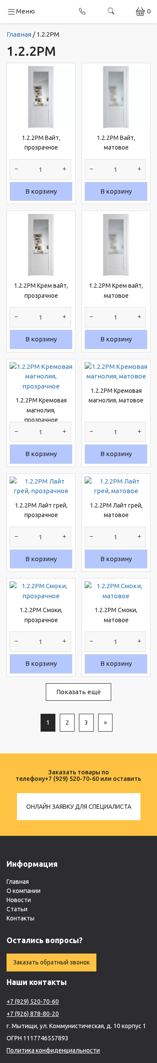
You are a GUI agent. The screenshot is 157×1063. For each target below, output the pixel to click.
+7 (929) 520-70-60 (72, 778)
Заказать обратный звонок (51, 962)
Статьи (17, 909)
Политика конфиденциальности (53, 1050)
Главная (18, 881)
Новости (19, 899)
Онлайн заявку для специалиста (78, 806)
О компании (24, 890)
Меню (25, 11)
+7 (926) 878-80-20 (33, 1013)
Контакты (20, 918)
